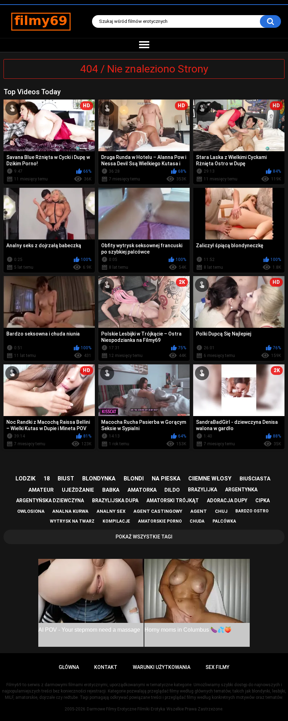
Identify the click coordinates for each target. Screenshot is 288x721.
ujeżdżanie (78, 490)
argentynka (241, 489)
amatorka (142, 490)
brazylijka (202, 489)
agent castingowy (157, 511)
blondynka (99, 478)
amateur (41, 490)
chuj (221, 511)
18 (47, 478)
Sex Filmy (217, 667)
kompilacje (116, 521)
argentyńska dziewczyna (50, 500)
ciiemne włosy (209, 478)
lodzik (25, 478)
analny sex (111, 511)
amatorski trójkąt (172, 500)
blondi (134, 478)
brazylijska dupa (115, 500)
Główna (69, 667)
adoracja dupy (227, 500)
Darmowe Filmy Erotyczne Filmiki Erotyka (126, 709)
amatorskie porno (160, 521)
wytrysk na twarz (72, 521)
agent (198, 511)
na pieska (166, 478)
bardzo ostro (252, 511)
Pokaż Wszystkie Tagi (144, 537)
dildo (172, 490)
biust (66, 478)
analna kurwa (70, 511)
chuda (197, 521)
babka (110, 490)
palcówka (224, 521)
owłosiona (31, 511)
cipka (262, 500)
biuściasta (255, 479)
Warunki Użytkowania (161, 667)
